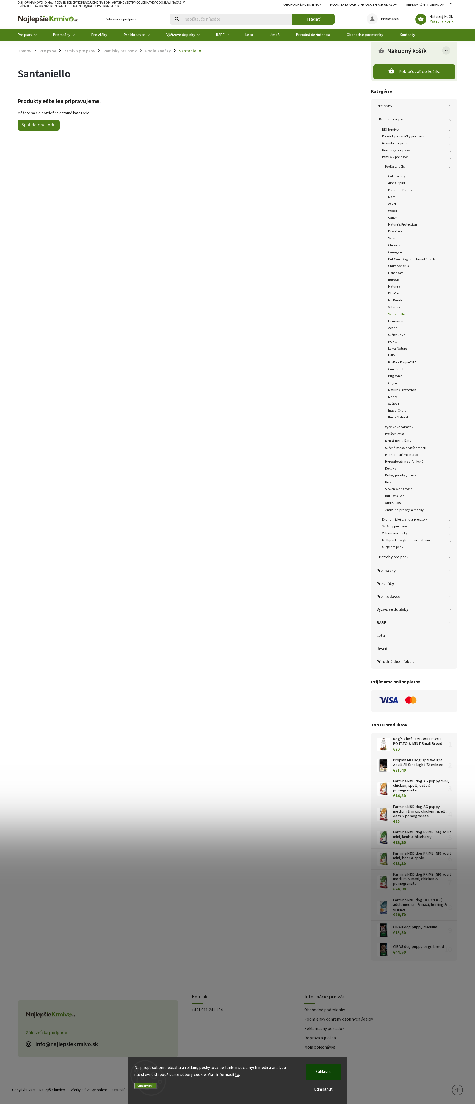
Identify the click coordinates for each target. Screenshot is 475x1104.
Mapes (393, 396)
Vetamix (394, 307)
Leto (381, 636)
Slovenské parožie (398, 489)
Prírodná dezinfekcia (396, 662)
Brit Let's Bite (394, 495)
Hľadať (313, 19)
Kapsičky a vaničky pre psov (403, 136)
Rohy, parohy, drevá (400, 475)
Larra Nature (397, 348)
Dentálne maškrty (398, 440)
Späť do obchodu (39, 125)
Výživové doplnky (392, 609)
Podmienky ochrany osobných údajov (363, 4)
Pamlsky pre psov (395, 156)
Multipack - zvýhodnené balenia (406, 540)
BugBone (395, 375)
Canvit (393, 217)
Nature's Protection (402, 224)
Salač (392, 238)
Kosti (389, 482)
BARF (381, 623)
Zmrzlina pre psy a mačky (404, 509)
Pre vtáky (385, 584)
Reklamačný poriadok (425, 4)
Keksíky (390, 468)
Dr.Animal (395, 231)
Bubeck (393, 279)
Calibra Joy (396, 176)
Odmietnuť (323, 1089)
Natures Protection (402, 389)
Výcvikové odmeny (399, 427)
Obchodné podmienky (302, 4)
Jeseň (382, 649)
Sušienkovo (396, 334)
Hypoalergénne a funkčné (404, 461)
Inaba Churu (397, 410)
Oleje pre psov (392, 546)
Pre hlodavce (388, 597)
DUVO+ (393, 293)
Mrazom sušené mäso (401, 454)
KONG (392, 341)
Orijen (392, 383)
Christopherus (398, 265)
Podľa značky (395, 166)
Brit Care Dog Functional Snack (411, 259)
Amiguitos (393, 502)
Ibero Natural (398, 417)
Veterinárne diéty (394, 533)
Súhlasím (323, 1072)
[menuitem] (31, 35)
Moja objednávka (319, 1047)
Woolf (392, 210)
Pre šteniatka (394, 433)
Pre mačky (386, 571)
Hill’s (392, 355)
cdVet (392, 203)
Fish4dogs (395, 272)
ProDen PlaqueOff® (402, 362)
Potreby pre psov (394, 557)
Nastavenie (145, 1086)
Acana (393, 327)
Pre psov (384, 106)
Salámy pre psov (394, 526)
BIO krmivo (390, 129)
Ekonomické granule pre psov (404, 519)
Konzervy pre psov (396, 150)
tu (237, 1075)
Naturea (394, 286)
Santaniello (396, 314)
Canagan (395, 252)
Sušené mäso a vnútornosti (405, 447)
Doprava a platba (320, 1038)
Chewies (394, 245)
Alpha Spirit (396, 183)
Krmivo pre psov (393, 119)
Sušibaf (393, 403)
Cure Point (396, 369)
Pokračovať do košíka (419, 72)
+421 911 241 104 (207, 1010)
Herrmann (395, 321)
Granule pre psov (395, 143)
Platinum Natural (401, 190)
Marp (392, 197)
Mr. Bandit (395, 300)
